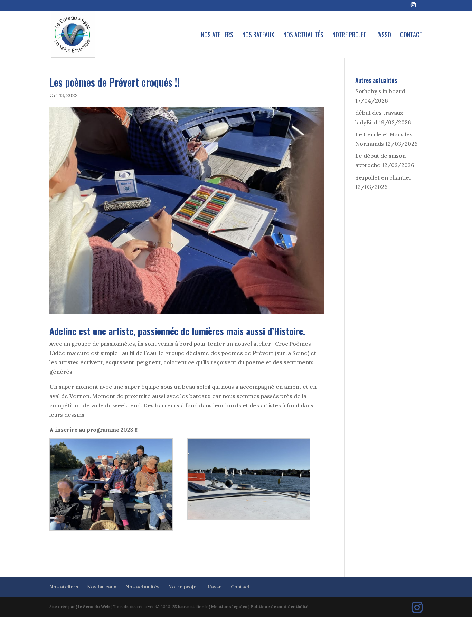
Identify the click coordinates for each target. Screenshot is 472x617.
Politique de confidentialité (279, 606)
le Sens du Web (94, 606)
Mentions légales (229, 606)
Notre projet (349, 35)
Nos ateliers (217, 35)
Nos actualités (303, 35)
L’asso (383, 35)
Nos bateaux (258, 35)
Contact (411, 35)
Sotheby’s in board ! (381, 91)
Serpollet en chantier (383, 177)
